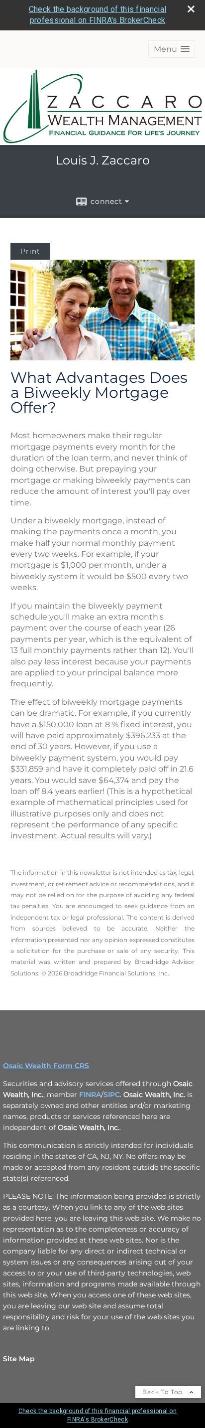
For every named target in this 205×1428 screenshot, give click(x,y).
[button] (171, 49)
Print (30, 251)
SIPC (111, 1094)
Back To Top (163, 1392)
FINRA (90, 1094)
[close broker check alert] (191, 9)
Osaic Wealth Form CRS (46, 1065)
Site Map (19, 1358)
